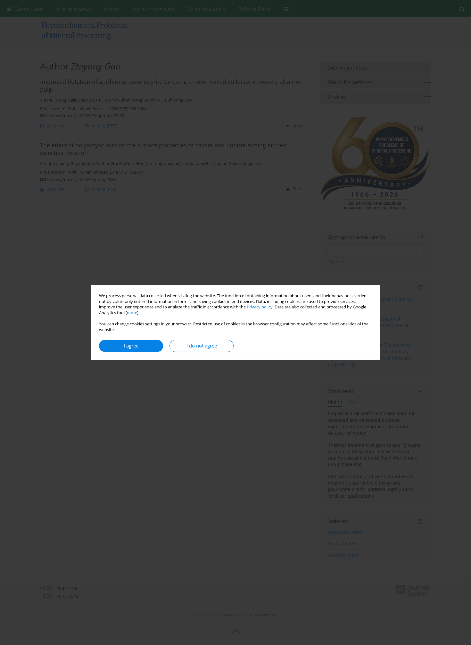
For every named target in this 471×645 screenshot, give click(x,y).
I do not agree (201, 345)
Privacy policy (260, 307)
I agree (131, 345)
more (132, 312)
